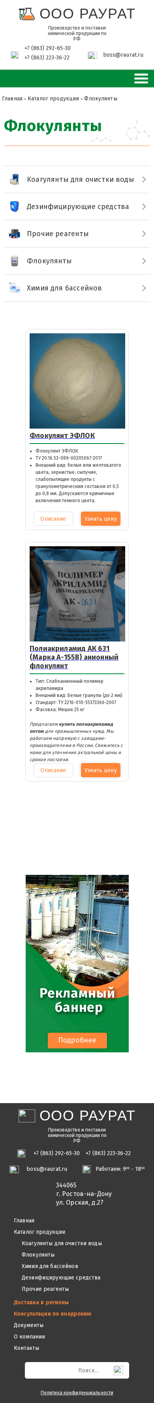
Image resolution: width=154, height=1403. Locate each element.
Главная (24, 1221)
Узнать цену (101, 519)
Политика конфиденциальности (77, 1392)
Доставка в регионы (41, 1302)
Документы (28, 1325)
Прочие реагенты (45, 1289)
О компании (29, 1337)
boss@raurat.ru (123, 55)
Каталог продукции (39, 1232)
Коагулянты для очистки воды (62, 1243)
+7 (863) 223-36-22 (46, 58)
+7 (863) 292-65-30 (47, 48)
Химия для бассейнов (50, 1266)
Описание (53, 519)
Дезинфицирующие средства (61, 1278)
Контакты (26, 1348)
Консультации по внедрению (53, 1314)
